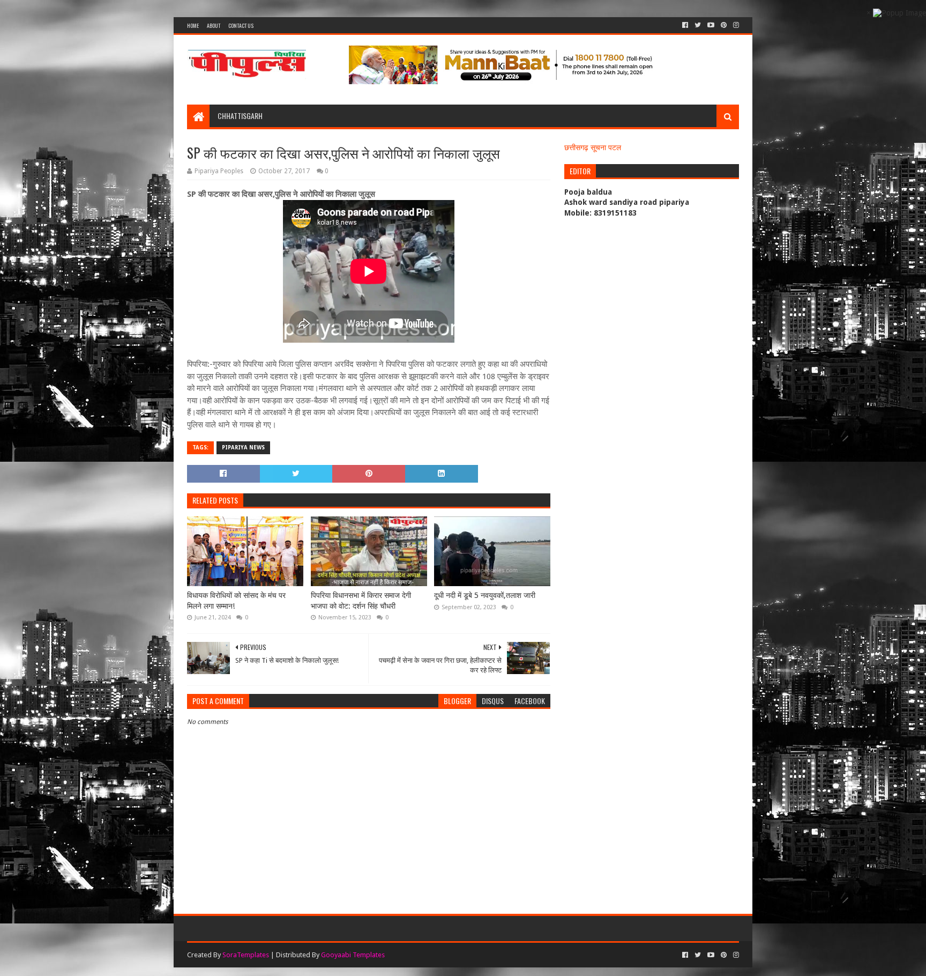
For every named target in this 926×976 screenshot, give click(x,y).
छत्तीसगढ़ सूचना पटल (592, 147)
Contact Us (240, 25)
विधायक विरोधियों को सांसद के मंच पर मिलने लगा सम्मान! (236, 600)
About (213, 25)
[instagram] (735, 25)
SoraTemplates (245, 955)
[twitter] (697, 25)
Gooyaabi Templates (353, 955)
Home (193, 25)
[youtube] (710, 25)
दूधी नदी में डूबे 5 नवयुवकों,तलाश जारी (484, 595)
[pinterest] (724, 25)
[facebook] (685, 25)
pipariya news (243, 447)
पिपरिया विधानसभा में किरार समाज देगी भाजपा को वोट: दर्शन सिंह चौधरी (361, 600)
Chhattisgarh (240, 115)
